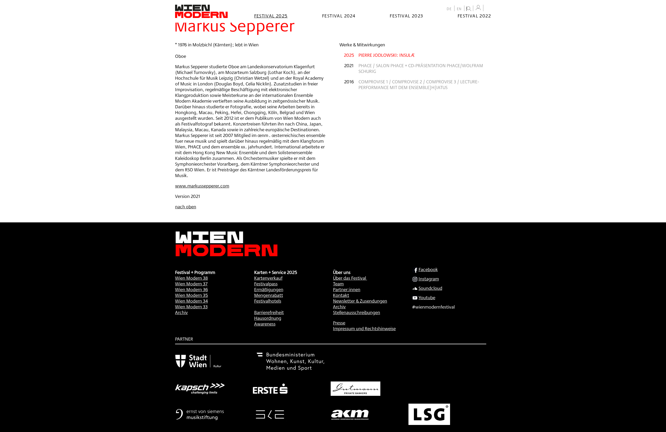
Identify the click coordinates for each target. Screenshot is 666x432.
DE (449, 9)
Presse (339, 322)
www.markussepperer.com (202, 185)
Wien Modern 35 (191, 295)
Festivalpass (266, 283)
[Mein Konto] (478, 8)
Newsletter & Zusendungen (360, 300)
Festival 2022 (474, 15)
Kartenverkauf (268, 277)
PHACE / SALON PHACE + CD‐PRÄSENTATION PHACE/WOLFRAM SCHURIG (420, 68)
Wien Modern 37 (191, 283)
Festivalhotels (267, 300)
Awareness (265, 323)
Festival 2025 (271, 15)
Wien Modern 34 (191, 300)
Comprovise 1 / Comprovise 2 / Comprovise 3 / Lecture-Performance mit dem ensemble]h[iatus (418, 84)
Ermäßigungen (268, 289)
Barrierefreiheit (269, 312)
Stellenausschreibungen (356, 312)
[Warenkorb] (488, 8)
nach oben (185, 206)
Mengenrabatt (268, 295)
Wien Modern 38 (191, 277)
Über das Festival (349, 277)
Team (338, 283)
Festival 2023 (406, 15)
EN (459, 9)
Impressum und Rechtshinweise (364, 328)
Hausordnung (267, 318)
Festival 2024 (338, 15)
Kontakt (341, 295)
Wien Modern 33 (191, 306)
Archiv (181, 312)
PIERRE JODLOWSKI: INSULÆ (386, 55)
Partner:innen (346, 289)
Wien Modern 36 (191, 289)
